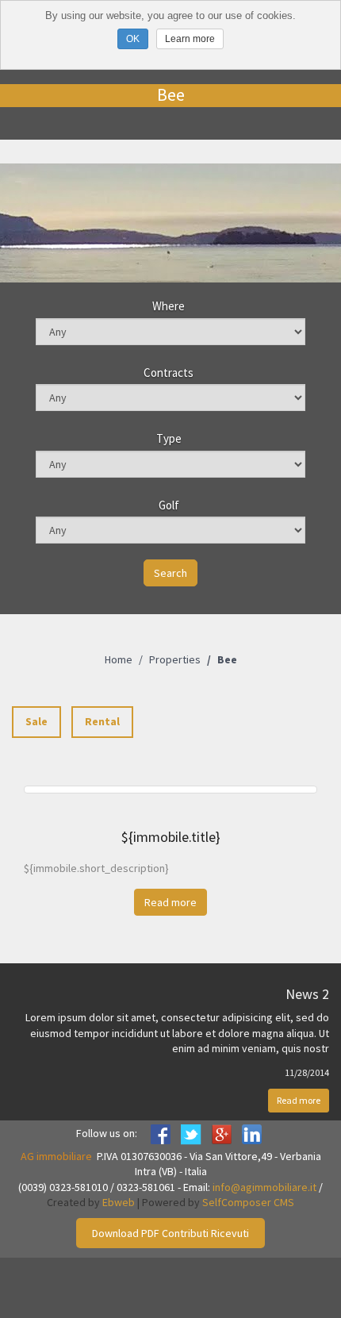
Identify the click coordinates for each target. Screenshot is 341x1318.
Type (169, 438)
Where (168, 305)
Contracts (168, 372)
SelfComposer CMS (248, 1202)
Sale (36, 721)
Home (118, 659)
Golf (169, 505)
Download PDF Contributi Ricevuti (170, 1233)
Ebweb (118, 1202)
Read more (298, 1100)
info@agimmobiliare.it (264, 1187)
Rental (102, 721)
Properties (175, 659)
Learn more (190, 38)
